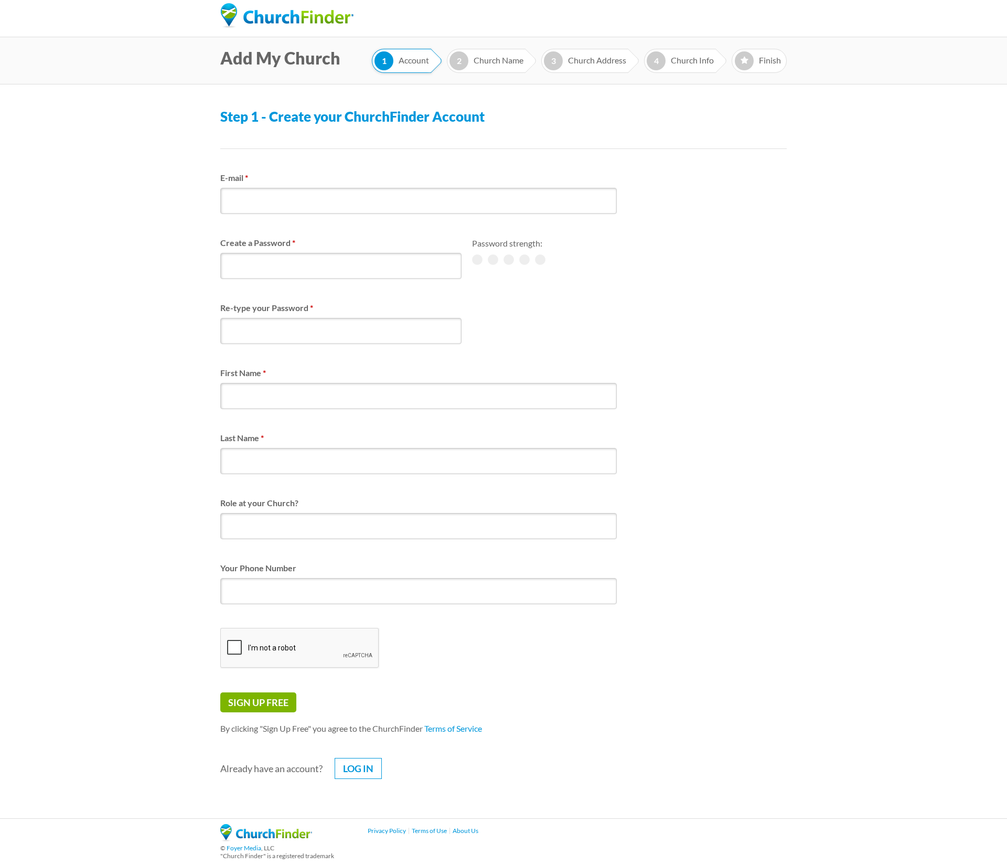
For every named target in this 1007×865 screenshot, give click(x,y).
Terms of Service (453, 728)
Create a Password (257, 243)
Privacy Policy (387, 831)
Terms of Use (429, 831)
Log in (358, 768)
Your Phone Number (258, 568)
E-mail (234, 178)
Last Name (242, 438)
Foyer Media (244, 848)
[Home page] (286, 16)
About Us (465, 831)
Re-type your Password (266, 308)
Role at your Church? (259, 503)
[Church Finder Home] (266, 838)
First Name (243, 373)
